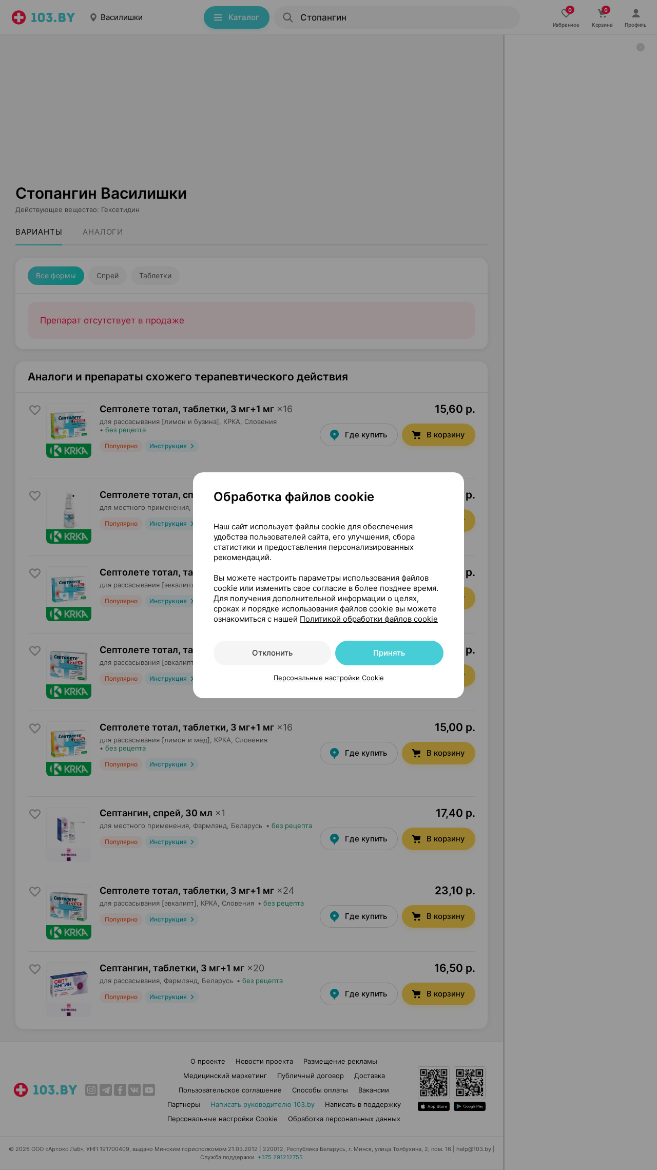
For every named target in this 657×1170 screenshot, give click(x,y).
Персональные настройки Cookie (329, 678)
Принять (389, 653)
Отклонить (272, 653)
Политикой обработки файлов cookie (369, 619)
